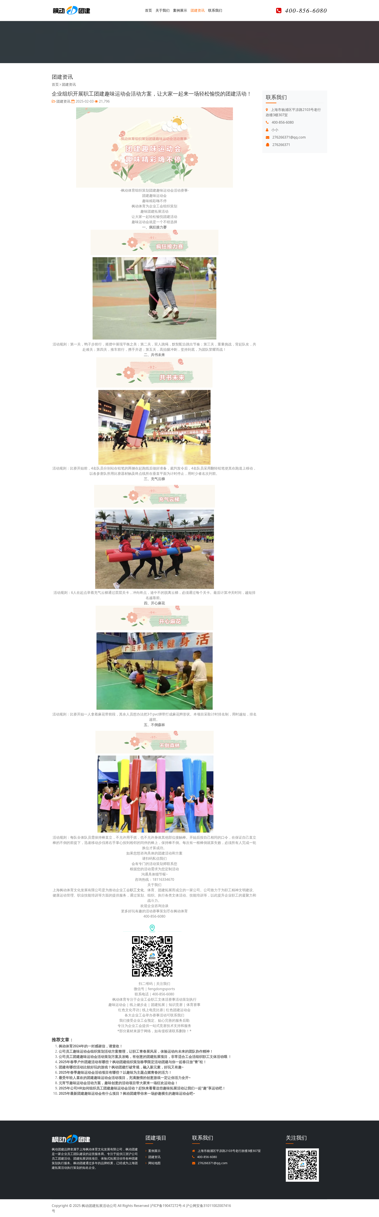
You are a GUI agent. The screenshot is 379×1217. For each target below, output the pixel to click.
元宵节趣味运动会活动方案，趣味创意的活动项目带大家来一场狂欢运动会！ (118, 1082)
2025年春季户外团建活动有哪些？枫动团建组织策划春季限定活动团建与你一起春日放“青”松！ (133, 1061)
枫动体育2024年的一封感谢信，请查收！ (91, 1046)
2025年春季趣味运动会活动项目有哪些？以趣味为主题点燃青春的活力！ (115, 1072)
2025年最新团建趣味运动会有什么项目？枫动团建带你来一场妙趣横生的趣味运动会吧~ (127, 1093)
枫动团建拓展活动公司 (99, 1205)
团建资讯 (198, 10)
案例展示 (180, 10)
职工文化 (137, 890)
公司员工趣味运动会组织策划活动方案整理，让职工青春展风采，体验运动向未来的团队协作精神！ (136, 1051)
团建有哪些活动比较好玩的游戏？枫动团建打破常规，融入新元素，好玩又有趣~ (121, 1067)
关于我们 (163, 10)
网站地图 (154, 1163)
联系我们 (215, 10)
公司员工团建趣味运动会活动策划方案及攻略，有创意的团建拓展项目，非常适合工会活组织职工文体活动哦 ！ (145, 1056)
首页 (148, 10)
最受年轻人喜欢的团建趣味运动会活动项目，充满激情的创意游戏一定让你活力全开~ (125, 1077)
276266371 (281, 144)
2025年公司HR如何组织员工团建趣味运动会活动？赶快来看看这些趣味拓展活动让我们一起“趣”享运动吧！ (142, 1088)
